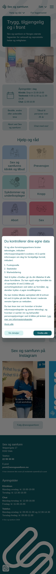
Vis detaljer (13, 333)
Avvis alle (9, 324)
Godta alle (42, 333)
